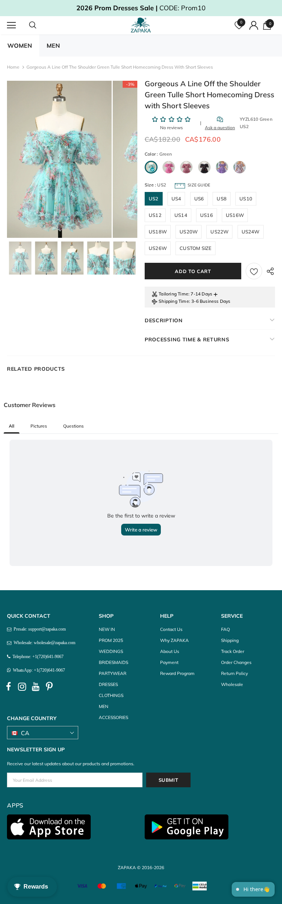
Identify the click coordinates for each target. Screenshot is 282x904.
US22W (219, 232)
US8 (222, 199)
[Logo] (142, 25)
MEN (53, 45)
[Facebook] (8, 686)
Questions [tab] (73, 426)
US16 (206, 215)
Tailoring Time (173, 294)
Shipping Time (174, 301)
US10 (245, 199)
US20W (189, 232)
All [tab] (11, 426)
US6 (199, 199)
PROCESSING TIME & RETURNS (187, 339)
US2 (154, 199)
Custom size (196, 248)
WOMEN (19, 45)
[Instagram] (22, 686)
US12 (155, 215)
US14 (180, 215)
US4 (176, 199)
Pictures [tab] (38, 426)
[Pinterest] (49, 686)
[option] (59, 159)
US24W (251, 232)
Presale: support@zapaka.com (38, 629)
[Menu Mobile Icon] (11, 25)
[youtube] (35, 686)
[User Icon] (253, 25)
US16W (235, 215)
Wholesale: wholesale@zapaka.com (43, 642)
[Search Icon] (40, 25)
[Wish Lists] (254, 271)
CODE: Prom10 (141, 8)
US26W (158, 248)
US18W (158, 232)
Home (13, 67)
